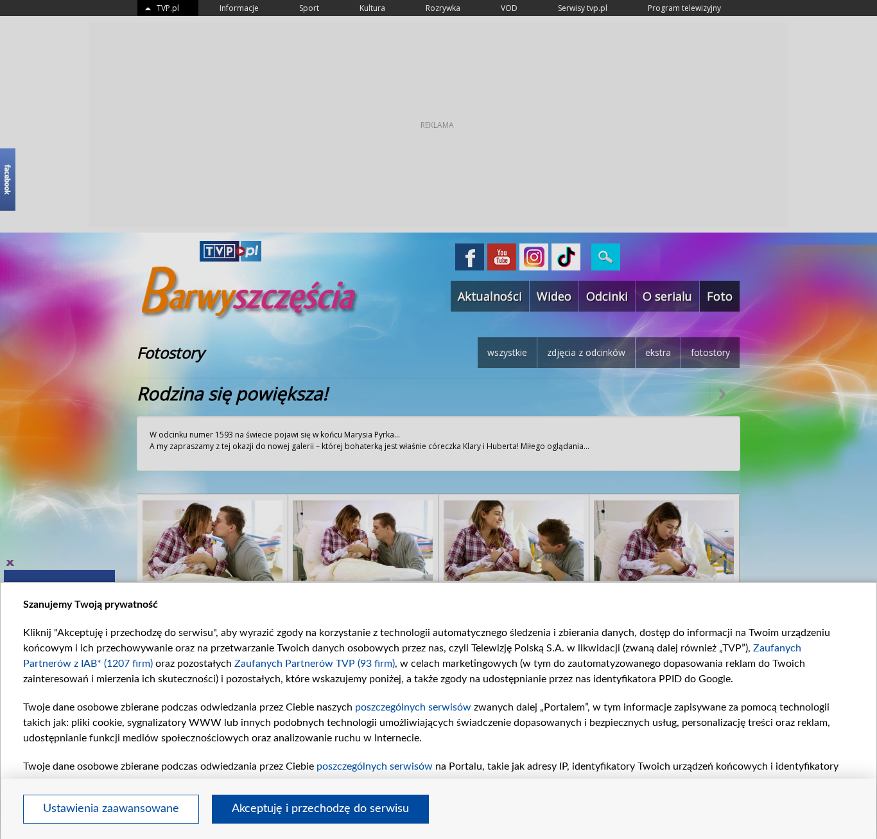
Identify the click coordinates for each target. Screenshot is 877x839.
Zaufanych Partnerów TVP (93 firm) (314, 663)
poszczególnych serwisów (413, 707)
